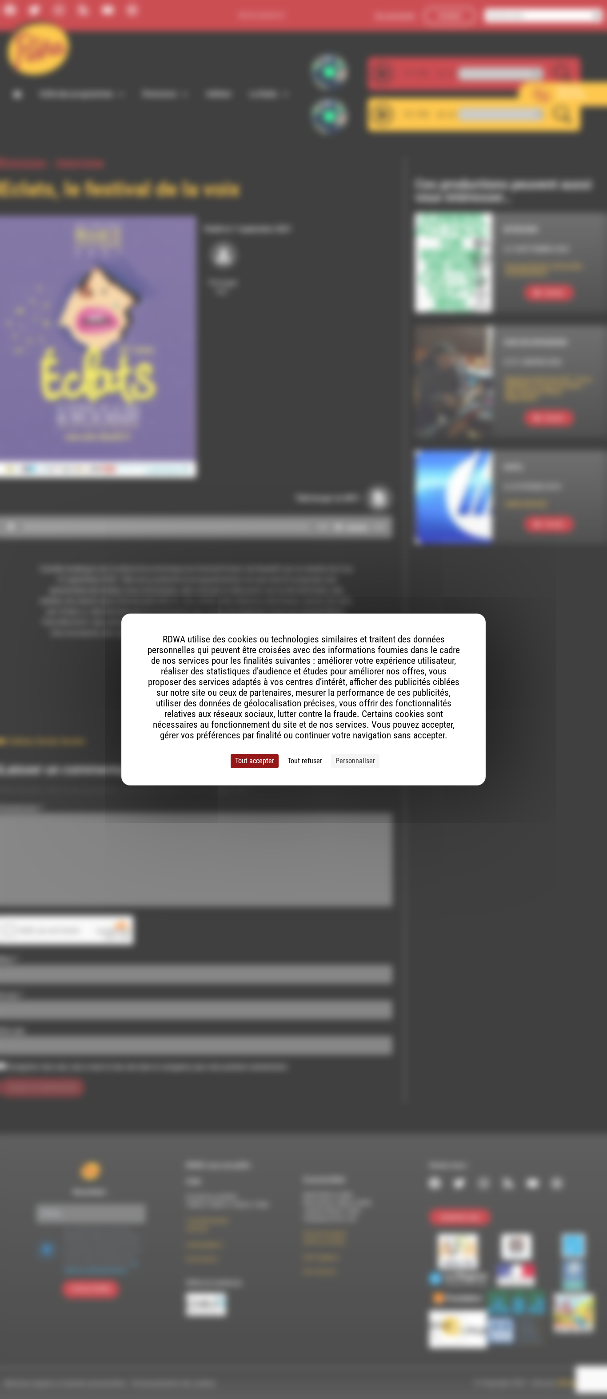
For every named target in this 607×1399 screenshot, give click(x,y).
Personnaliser (355, 761)
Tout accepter (254, 761)
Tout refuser (305, 761)
